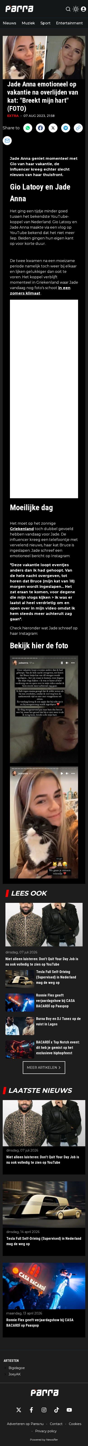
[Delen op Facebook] (40, 127)
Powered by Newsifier (44, 1439)
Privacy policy (46, 1431)
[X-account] (18, 1410)
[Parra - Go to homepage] (19, 9)
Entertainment (69, 23)
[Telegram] (65, 127)
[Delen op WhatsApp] (27, 127)
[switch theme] (76, 9)
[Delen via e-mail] (7, 140)
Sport (45, 23)
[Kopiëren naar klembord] (78, 127)
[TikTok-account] (56, 1410)
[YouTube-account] (69, 1410)
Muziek (28, 23)
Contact (56, 1424)
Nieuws (9, 23)
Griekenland (22, 529)
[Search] (68, 9)
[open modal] (83, 9)
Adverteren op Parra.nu (25, 1424)
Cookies (75, 1424)
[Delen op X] (53, 127)
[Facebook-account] (31, 1410)
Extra (13, 116)
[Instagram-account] (44, 1410)
